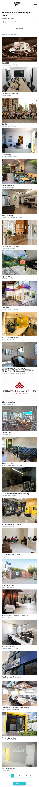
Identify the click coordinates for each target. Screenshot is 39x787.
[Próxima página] (30, 776)
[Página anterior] (8, 776)
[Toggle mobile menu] (35, 3)
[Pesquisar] (35, 22)
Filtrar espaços (19, 28)
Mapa (21, 783)
